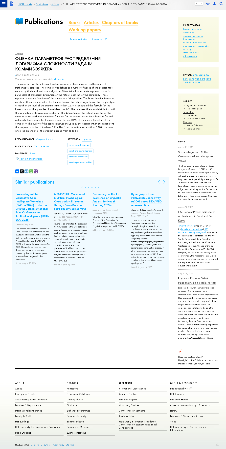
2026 (201, 74)
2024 (185, 78)
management (189, 45)
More (197, 82)
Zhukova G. (59, 79)
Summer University (76, 416)
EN (201, 3)
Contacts (35, 444)
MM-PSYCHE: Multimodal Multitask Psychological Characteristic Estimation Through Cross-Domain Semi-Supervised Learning (70, 201)
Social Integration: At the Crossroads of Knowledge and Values (196, 156)
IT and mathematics (192, 42)
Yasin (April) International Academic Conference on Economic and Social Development (138, 424)
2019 (185, 82)
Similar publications (34, 182)
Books (74, 22)
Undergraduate (75, 399)
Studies (72, 383)
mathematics (203, 45)
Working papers (84, 29)
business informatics (192, 29)
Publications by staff (181, 388)
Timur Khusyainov (186, 225)
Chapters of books (120, 22)
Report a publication (78, 39)
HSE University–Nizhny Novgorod (193, 230)
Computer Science (44, 139)
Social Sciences (193, 128)
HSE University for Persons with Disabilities (37, 427)
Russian (33, 153)
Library (173, 410)
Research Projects (128, 399)
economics (188, 32)
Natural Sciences (194, 125)
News (181, 141)
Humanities (191, 115)
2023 (191, 78)
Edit (217, 444)
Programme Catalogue (78, 394)
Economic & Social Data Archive (186, 416)
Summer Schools (75, 421)
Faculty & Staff (23, 416)
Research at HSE (99, 39)
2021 (202, 78)
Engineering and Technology (192, 110)
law (204, 42)
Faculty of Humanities (191, 228)
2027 (195, 74)
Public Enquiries (23, 432)
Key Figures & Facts (25, 394)
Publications (43, 21)
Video (173, 421)
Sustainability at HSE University (31, 399)
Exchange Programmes (78, 410)
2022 (197, 78)
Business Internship (77, 432)
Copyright (45, 444)
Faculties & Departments (28, 405)
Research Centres (128, 394)
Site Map (70, 444)
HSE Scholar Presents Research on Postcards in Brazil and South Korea (197, 216)
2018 (191, 82)
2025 (206, 74)
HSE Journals (176, 394)
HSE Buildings (22, 421)
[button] (82, 187)
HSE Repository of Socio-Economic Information (188, 428)
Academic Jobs (126, 416)
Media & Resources (184, 383)
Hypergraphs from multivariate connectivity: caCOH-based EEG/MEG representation (146, 199)
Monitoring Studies (129, 405)
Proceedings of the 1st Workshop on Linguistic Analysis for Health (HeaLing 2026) (106, 199)
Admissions (72, 388)
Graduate (72, 405)
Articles (91, 22)
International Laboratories (132, 388)
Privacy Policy (58, 444)
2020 (208, 78)
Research (125, 383)
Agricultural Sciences (196, 105)
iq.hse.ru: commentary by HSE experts (189, 405)
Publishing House (179, 399)
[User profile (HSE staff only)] (214, 3)
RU (197, 3)
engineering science (193, 35)
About (19, 383)
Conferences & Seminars (132, 410)
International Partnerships (28, 410)
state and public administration (191, 54)
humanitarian (189, 39)
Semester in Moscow (78, 427)
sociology (188, 49)
